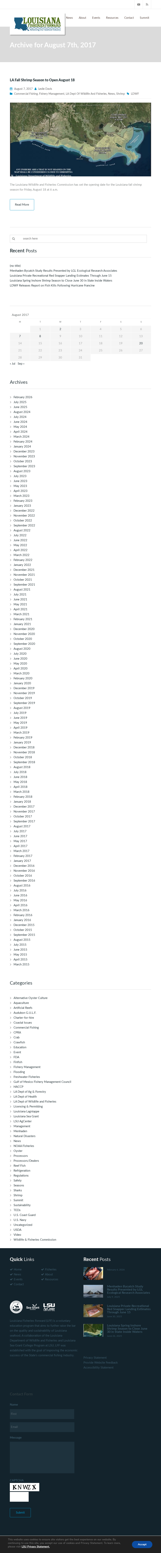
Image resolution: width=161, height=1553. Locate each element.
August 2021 (22, 589)
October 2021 (23, 579)
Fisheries (51, 1269)
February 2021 (23, 619)
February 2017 (23, 856)
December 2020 (24, 629)
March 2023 (21, 495)
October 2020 (23, 638)
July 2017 (20, 831)
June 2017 (20, 836)
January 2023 (22, 505)
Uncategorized (23, 1224)
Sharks (18, 1190)
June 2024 (20, 421)
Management (22, 1126)
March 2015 (21, 964)
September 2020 (24, 643)
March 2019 (21, 732)
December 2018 (24, 747)
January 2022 (22, 565)
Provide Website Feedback (100, 1362)
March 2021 (21, 614)
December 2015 (24, 925)
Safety (18, 1180)
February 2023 (23, 500)
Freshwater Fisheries (27, 1077)
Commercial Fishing (26, 94)
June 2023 (20, 481)
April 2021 (20, 609)
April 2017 (20, 846)
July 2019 (20, 712)
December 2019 (24, 688)
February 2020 (23, 678)
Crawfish (19, 1042)
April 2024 (20, 431)
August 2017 (22, 826)
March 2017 (21, 851)
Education (20, 1047)
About (82, 18)
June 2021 (20, 599)
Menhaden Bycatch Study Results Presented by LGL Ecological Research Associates (63, 270)
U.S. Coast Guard (25, 1215)
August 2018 (22, 767)
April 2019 (20, 727)
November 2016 (24, 870)
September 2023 (24, 466)
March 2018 (21, 791)
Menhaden (20, 1131)
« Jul (12, 363)
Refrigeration (22, 1170)
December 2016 (24, 865)
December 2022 (24, 510)
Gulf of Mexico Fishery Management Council (42, 1081)
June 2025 (20, 407)
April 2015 (20, 959)
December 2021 (24, 569)
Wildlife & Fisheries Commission (35, 1239)
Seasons (19, 1185)
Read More (22, 204)
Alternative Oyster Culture (31, 998)
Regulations (21, 1175)
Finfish (18, 1062)
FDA (16, 1057)
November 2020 (24, 634)
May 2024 (20, 426)
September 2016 (24, 880)
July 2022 (20, 535)
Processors (21, 1155)
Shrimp (120, 94)
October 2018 (23, 757)
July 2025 (20, 402)
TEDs (17, 1210)
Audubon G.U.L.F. (25, 1012)
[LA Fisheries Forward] (37, 23)
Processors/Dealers (26, 1160)
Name (14, 1404)
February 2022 (23, 560)
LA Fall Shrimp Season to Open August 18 (42, 80)
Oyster (18, 1151)
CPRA (17, 1032)
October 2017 (23, 816)
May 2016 (20, 900)
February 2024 (23, 441)
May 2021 (20, 604)
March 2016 (21, 910)
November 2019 (24, 693)
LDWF (135, 94)
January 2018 (22, 801)
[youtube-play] (139, 4)
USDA (17, 1229)
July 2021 (20, 594)
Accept (142, 1544)
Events (96, 18)
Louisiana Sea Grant (26, 1116)
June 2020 (20, 658)
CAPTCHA (17, 1480)
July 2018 (20, 772)
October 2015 (23, 930)
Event (17, 1052)
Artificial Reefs (23, 1007)
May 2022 (20, 545)
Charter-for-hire (24, 1017)
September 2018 (24, 762)
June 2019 (20, 717)
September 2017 (24, 821)
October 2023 (23, 461)
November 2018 (24, 752)
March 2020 (21, 673)
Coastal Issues (23, 1022)
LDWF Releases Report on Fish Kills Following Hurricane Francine (52, 285)
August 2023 (22, 471)
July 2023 (20, 476)
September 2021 (24, 584)
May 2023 (20, 486)
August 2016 (22, 885)
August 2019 (22, 708)
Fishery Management (51, 94)
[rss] (147, 4)
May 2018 (20, 782)
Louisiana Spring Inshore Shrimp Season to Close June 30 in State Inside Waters (61, 280)
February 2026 (23, 397)
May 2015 (20, 954)
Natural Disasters (25, 1136)
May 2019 (20, 722)
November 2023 (24, 456)
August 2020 (22, 648)
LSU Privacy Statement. (36, 1546)
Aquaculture (21, 1003)
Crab (16, 1037)
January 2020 (22, 683)
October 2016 (23, 875)
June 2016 (20, 895)
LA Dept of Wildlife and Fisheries (86, 94)
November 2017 (24, 811)
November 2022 (24, 515)
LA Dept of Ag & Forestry (30, 1091)
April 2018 (20, 786)
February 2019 (23, 737)
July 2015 (20, 944)
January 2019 (22, 742)
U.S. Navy (20, 1220)
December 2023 (24, 451)
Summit (144, 18)
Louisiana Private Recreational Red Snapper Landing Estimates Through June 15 (61, 275)
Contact (129, 18)
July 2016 (20, 890)
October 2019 (23, 698)
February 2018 (23, 796)
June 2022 (20, 540)
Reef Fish (20, 1165)
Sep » (21, 363)
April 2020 (20, 668)
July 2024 (20, 417)
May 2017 (20, 841)
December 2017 (24, 806)
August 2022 (22, 530)
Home (18, 1269)
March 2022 (21, 555)
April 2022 (20, 550)
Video (17, 1234)
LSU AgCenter (23, 1121)
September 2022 (24, 525)
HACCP (18, 1086)
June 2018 (20, 777)
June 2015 (20, 949)
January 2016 (22, 920)
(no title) (15, 265)
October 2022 (23, 520)
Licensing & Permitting (28, 1106)
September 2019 (24, 703)
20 (141, 343)
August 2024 (22, 412)
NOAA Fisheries (24, 1146)
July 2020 (20, 653)
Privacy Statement (95, 1357)
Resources (112, 18)
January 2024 (22, 446)
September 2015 (24, 934)
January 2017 (22, 860)
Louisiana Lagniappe (26, 1111)
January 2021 (22, 624)
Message (16, 1437)
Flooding (19, 1072)
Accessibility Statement (98, 1367)
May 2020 (20, 663)
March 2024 (21, 436)
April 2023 (20, 491)
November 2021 (24, 574)
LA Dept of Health (25, 1096)
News (69, 18)
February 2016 (23, 915)
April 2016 (20, 905)
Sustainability (22, 1205)
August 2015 (22, 939)
